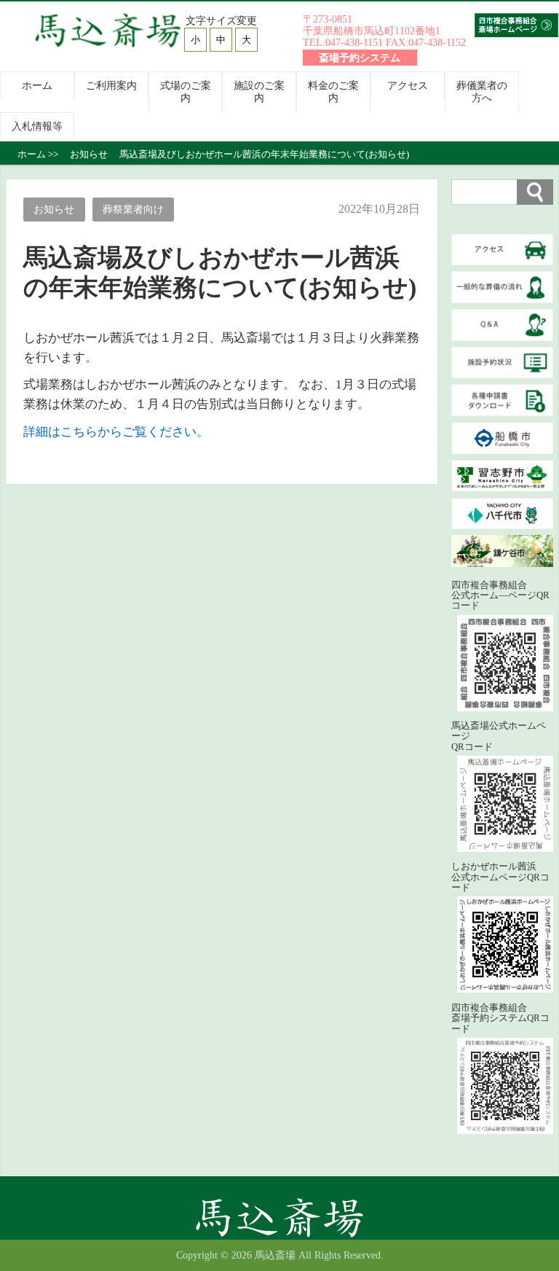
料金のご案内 (333, 91)
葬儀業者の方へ (481, 91)
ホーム (37, 85)
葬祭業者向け (133, 209)
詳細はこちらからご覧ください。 (116, 432)
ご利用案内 (111, 85)
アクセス (407, 85)
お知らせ (53, 209)
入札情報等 (37, 126)
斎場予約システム (359, 57)
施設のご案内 (259, 91)
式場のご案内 (185, 91)
